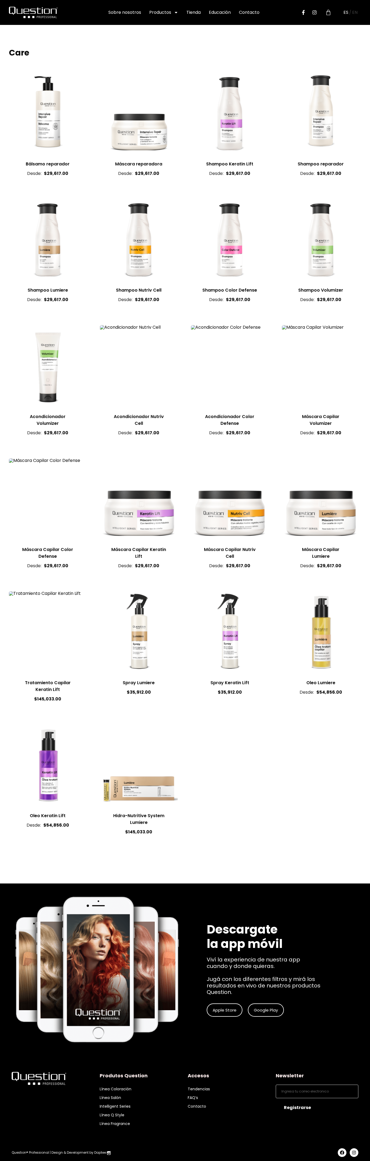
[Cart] (328, 12)
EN (355, 12)
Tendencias (199, 1089)
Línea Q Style (112, 1115)
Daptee (100, 1152)
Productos (160, 12)
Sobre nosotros (124, 12)
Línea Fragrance (115, 1123)
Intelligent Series (115, 1106)
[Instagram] (314, 12)
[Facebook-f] (303, 12)
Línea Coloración (115, 1089)
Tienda (193, 12)
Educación (220, 12)
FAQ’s (193, 1097)
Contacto (249, 12)
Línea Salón (110, 1097)
